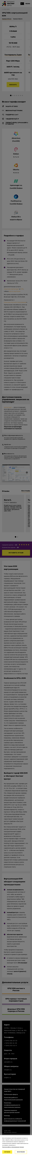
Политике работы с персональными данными (13, 1147)
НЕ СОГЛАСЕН (21, 1151)
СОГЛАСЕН (7, 1151)
